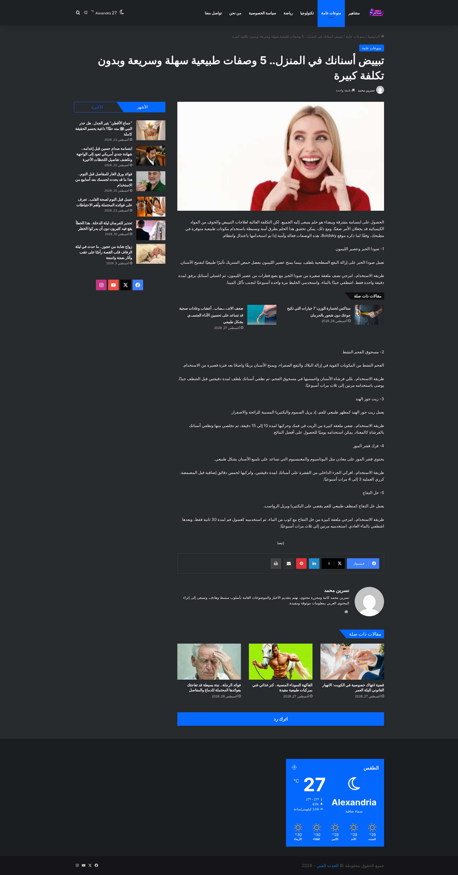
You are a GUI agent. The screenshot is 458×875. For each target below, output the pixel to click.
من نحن (235, 13)
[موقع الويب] (346, 612)
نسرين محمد (366, 90)
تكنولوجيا (307, 13)
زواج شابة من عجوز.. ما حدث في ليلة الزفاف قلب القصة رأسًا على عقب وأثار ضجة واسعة (103, 252)
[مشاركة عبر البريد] (288, 563)
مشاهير (354, 13)
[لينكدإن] (314, 563)
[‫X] (125, 285)
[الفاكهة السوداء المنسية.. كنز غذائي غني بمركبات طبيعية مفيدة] (280, 661)
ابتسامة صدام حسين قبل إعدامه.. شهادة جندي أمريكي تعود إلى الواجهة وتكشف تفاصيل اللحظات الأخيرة (104, 154)
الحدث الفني (327, 865)
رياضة (288, 13)
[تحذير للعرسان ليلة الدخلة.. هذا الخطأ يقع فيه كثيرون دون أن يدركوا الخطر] (150, 230)
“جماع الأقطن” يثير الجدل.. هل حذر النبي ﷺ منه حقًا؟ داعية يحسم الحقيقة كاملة (103, 128)
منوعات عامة (331, 13)
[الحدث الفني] (376, 12)
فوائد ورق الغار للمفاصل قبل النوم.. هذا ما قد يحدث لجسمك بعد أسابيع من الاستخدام (103, 179)
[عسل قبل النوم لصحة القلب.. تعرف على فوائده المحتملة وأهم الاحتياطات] (150, 207)
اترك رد (281, 719)
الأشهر (142, 106)
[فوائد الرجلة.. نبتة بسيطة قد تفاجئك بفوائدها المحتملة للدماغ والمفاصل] (209, 661)
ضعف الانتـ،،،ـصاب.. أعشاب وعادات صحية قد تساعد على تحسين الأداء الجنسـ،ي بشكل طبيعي (211, 315)
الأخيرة (97, 106)
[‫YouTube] (113, 285)
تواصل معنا (213, 13)
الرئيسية (374, 36)
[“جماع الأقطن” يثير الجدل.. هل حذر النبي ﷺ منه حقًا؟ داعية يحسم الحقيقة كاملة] (150, 130)
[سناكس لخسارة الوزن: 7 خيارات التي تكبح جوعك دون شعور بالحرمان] (369, 315)
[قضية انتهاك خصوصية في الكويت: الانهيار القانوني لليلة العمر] (352, 661)
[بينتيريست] (301, 563)
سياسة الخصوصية (262, 13)
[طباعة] (276, 563)
